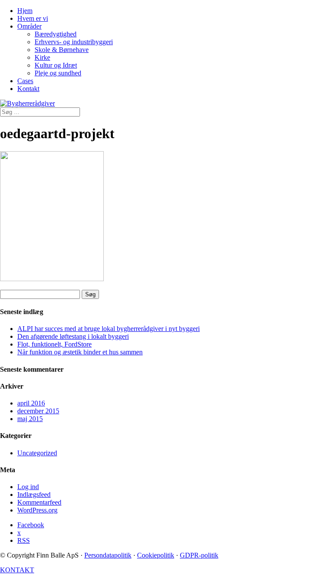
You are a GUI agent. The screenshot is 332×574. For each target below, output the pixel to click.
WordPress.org (37, 510)
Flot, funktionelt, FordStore (54, 344)
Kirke (42, 57)
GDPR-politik (199, 555)
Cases (25, 80)
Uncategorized (37, 453)
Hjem (24, 10)
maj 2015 (30, 418)
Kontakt (28, 88)
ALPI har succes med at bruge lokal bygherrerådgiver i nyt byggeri (108, 328)
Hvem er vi (32, 18)
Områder (29, 26)
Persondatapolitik (107, 555)
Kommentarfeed (39, 502)
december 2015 (38, 411)
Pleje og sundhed (58, 73)
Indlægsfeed (34, 494)
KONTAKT (17, 570)
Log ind (28, 486)
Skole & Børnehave (62, 49)
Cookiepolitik (155, 555)
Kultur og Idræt (56, 65)
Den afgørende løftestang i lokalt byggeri (73, 336)
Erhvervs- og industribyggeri (74, 41)
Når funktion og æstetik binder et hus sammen (80, 352)
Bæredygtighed (56, 34)
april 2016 (31, 403)
